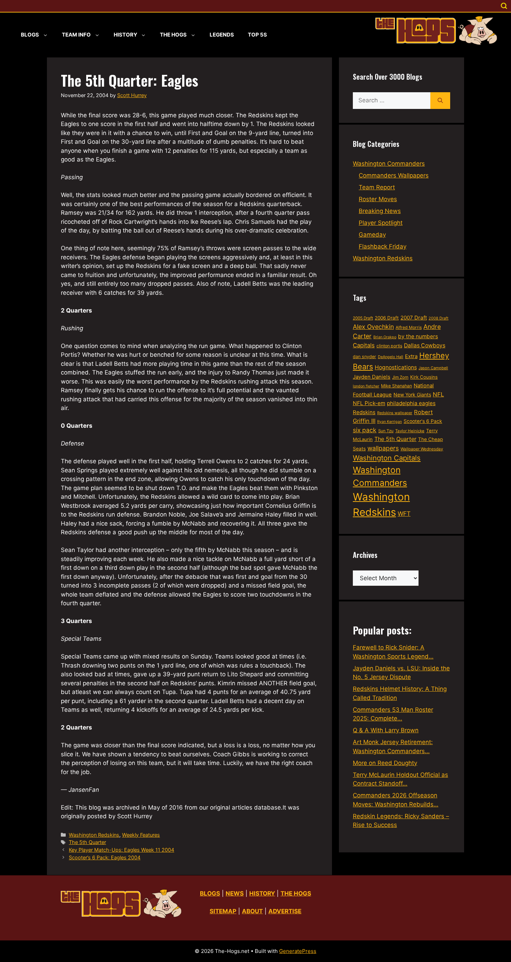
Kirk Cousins (424, 377)
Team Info (76, 34)
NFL (438, 394)
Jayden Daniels (371, 377)
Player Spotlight (381, 222)
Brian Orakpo (384, 337)
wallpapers (383, 448)
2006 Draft (387, 318)
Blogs (30, 34)
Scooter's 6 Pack (423, 421)
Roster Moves (378, 199)
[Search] (440, 100)
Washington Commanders (389, 163)
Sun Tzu (386, 430)
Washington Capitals (387, 458)
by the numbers (418, 336)
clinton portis (389, 345)
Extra (411, 356)
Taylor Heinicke (409, 430)
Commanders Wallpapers (394, 175)
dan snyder (364, 356)
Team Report (377, 187)
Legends (222, 34)
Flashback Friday (382, 246)
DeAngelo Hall (390, 356)
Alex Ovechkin (373, 326)
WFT (404, 513)
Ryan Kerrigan (389, 421)
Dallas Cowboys (424, 345)
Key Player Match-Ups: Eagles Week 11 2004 (121, 850)
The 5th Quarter (87, 842)
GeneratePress (297, 951)
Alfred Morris (409, 327)
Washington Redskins (94, 835)
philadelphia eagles (411, 403)
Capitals (364, 345)
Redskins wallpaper (394, 412)
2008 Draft (438, 318)
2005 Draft (363, 318)
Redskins (364, 412)
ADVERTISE (284, 911)
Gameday (372, 234)
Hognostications (396, 367)
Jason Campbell (433, 367)
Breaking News (380, 210)
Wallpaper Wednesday (421, 448)
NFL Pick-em (369, 403)
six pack (364, 430)
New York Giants (412, 394)
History (125, 34)
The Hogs (173, 34)
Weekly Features (141, 835)
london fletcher (366, 386)
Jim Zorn (400, 377)
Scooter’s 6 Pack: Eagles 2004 (104, 857)
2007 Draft (413, 317)
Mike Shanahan (396, 385)
